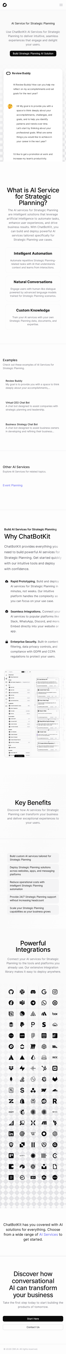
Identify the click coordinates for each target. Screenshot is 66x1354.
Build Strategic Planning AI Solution (33, 53)
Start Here (33, 1318)
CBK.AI (15, 1349)
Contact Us (33, 1327)
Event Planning (13, 485)
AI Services (48, 1234)
